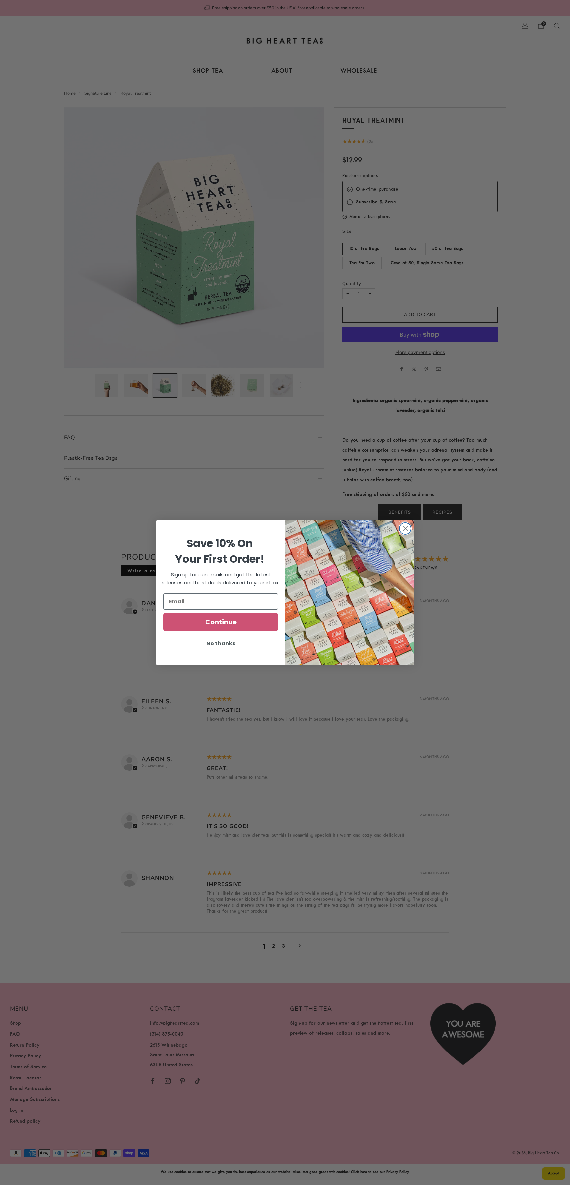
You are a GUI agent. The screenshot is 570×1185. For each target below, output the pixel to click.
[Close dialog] (405, 528)
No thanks (220, 643)
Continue (221, 622)
